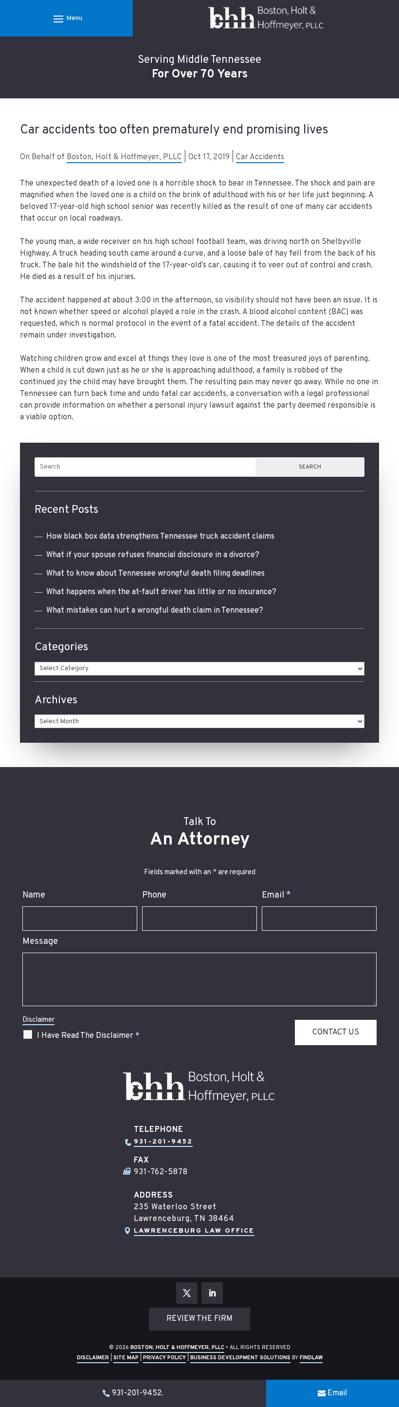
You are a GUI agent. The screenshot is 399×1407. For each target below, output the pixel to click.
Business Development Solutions (240, 1357)
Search (310, 467)
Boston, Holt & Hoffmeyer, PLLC (124, 157)
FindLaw (311, 1357)
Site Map (126, 1357)
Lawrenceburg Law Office (194, 1231)
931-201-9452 (163, 1142)
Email (276, 895)
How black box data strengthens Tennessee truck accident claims (160, 537)
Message (40, 941)
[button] (66, 18)
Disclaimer (38, 1020)
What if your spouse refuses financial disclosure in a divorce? (152, 555)
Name (33, 895)
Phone (154, 895)
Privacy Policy (164, 1357)
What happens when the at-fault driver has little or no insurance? (161, 592)
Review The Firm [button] (199, 1319)
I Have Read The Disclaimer (88, 1036)
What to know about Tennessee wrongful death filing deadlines (155, 574)
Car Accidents (260, 157)
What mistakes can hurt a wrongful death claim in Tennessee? (154, 611)
